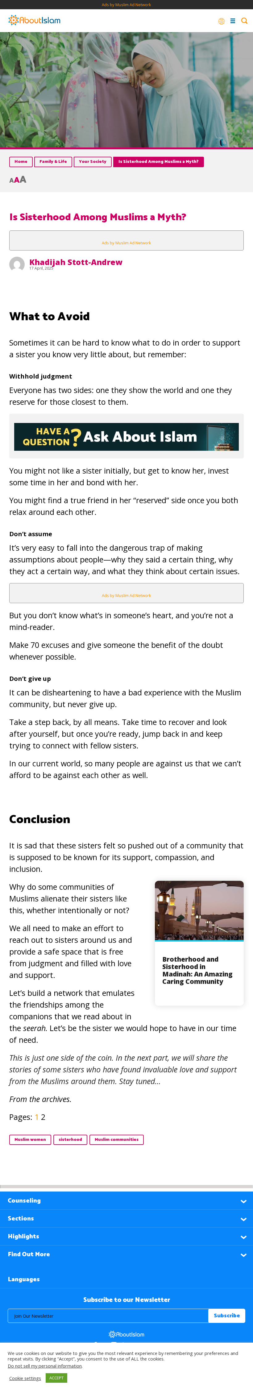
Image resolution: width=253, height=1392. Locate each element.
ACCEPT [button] (56, 1378)
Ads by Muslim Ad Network (126, 4)
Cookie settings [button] (25, 1378)
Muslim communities (117, 1139)
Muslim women (30, 1139)
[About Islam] (34, 21)
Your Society (92, 161)
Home (21, 161)
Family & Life (53, 161)
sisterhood (70, 1139)
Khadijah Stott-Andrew (75, 262)
